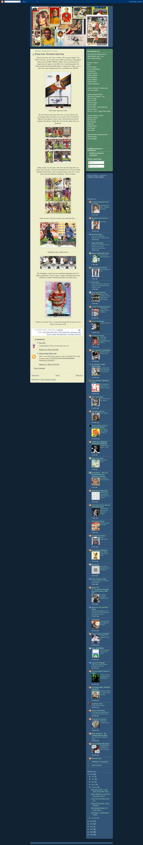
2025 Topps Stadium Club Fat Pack (104, 310)
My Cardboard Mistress (100, 550)
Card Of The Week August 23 (105, 256)
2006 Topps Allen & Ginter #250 (104, 553)
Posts (92, 162)
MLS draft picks (62, 334)
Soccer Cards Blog (98, 710)
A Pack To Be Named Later (101, 307)
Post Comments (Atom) (48, 379)
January (94, 818)
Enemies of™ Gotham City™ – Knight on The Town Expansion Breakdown (101, 246)
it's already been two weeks (105, 399)
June (93, 779)
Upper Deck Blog (97, 243)
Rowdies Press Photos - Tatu (104, 446)
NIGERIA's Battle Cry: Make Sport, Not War (105, 692)
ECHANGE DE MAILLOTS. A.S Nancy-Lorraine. (105, 386)
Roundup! (103, 221)
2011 (91, 826)
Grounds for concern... (99, 719)
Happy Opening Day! (98, 705)
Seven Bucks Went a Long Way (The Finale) (104, 511)
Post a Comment (39, 368)
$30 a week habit (97, 397)
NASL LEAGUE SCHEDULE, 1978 (105, 651)
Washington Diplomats (99, 491)
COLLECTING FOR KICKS (100, 744)
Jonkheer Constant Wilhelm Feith (104, 596)
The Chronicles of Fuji (99, 267)
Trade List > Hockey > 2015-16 (105, 637)
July (93, 776)
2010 (91, 829)
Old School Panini (98, 521)
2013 (91, 821)
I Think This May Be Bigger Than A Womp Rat (105, 676)
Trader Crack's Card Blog (100, 634)
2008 (91, 834)
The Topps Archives (98, 292)
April (93, 782)
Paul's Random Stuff (99, 579)
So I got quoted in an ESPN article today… (100, 581)
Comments (94, 166)
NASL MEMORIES (98, 648)
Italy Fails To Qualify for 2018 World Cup (105, 568)
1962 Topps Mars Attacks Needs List (104, 431)
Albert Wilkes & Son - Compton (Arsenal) (104, 207)
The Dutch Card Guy (74, 334)
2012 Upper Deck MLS (50, 332)
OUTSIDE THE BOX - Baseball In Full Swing (104, 369)
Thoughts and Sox (98, 411)
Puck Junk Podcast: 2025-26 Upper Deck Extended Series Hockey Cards (100, 285)
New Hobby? (104, 413)
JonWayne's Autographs (100, 762)
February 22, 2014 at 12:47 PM (49, 364)
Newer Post (35, 375)
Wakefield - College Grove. (104, 721)
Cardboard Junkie (98, 336)
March (93, 784)
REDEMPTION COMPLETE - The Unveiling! (104, 747)
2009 (91, 832)
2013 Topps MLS (63, 332)
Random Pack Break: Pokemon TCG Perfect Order (100, 237)
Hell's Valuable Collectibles (101, 350)
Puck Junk (95, 282)
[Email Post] (79, 330)
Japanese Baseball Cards (100, 253)
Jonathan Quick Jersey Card (105, 352)
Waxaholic (95, 564)
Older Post (79, 375)
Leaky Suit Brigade (98, 663)
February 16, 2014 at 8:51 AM (48, 349)
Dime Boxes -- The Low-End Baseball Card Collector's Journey (100, 474)
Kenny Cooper (51, 334)
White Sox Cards (97, 458)
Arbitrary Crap (96, 758)
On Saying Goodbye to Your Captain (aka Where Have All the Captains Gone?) (100, 612)
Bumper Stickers (105, 323)
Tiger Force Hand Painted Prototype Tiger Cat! (99, 665)
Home (57, 375)
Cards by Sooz (97, 765)
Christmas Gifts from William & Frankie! (104, 622)
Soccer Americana (98, 321)
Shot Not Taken (97, 234)
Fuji (40, 343)
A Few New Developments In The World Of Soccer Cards (100, 713)
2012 (91, 824)
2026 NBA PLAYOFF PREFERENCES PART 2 (105, 340)
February (94, 787)
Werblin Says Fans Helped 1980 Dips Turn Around (105, 495)
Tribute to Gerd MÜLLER (104, 524)
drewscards (96, 619)
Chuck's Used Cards (46, 353)
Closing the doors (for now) (104, 479)
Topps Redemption (104, 538)
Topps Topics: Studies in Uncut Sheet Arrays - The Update (105, 296)
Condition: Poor (97, 704)
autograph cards (75, 332)
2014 (91, 774)
